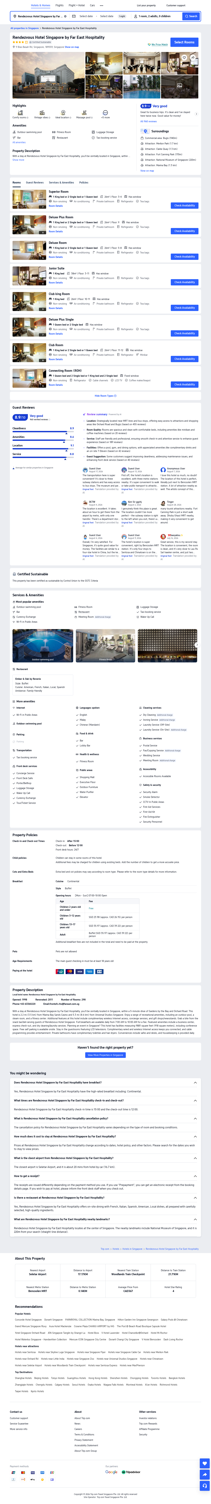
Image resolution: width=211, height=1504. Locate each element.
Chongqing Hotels (139, 1378)
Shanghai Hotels (23, 1378)
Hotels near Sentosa (25, 1352)
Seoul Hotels (78, 1384)
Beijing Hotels (41, 1378)
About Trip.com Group (86, 1451)
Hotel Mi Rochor (159, 1333)
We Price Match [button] (160, 44)
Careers (78, 1429)
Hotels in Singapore (132, 1249)
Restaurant (84, 612)
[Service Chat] (205, 1486)
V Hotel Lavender (110, 1333)
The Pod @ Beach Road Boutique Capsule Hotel (141, 1326)
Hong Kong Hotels (98, 1378)
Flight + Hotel (77, 5)
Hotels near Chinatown (151, 1358)
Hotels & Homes (40, 5)
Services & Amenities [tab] (61, 182)
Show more (18, 160)
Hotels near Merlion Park (155, 1352)
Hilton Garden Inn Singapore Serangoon (138, 1319)
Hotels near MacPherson (132, 1365)
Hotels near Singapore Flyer (91, 1352)
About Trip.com (82, 1418)
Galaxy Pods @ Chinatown (174, 1319)
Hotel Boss (93, 1333)
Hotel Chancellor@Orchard (135, 1333)
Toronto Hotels (158, 1378)
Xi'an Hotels (151, 1384)
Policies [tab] (83, 182)
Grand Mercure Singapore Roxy (30, 1326)
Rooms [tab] (17, 182)
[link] (146, 5)
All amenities (19, 142)
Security (143, 1434)
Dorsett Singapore (53, 1319)
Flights (59, 5)
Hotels (116, 1249)
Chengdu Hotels (44, 1384)
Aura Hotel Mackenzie (60, 1326)
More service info (18, 1429)
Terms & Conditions (84, 1434)
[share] (205, 1475)
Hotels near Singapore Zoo (80, 1358)
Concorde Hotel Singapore (28, 1319)
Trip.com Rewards (148, 1423)
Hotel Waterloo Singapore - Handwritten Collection (41, 1339)
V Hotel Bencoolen (151, 1339)
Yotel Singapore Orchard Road (30, 1333)
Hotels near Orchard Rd (26, 1358)
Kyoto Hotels (37, 1391)
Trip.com (105, 1249)
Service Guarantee (19, 1423)
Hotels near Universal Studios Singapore (117, 1358)
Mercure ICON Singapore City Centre (87, 1339)
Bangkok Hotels (177, 1378)
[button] (102, 5)
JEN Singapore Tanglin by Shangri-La (66, 1333)
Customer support (19, 1418)
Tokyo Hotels (57, 1378)
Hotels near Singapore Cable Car (124, 1352)
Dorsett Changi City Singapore (124, 1339)
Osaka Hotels (94, 1384)
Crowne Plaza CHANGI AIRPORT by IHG (94, 1326)
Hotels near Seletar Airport (28, 1365)
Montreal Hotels (134, 1384)
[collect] (205, 1463)
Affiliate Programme (149, 1429)
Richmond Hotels (168, 1384)
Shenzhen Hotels (118, 1378)
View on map (147, 170)
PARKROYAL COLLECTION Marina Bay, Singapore (90, 1319)
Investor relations (148, 1418)
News (77, 1423)
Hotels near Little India (52, 1358)
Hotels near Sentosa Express (102, 1365)
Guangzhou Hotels (76, 1378)
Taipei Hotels (21, 1391)
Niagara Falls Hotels (113, 1384)
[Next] (197, 645)
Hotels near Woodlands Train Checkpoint (65, 1365)
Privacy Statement (84, 1440)
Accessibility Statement (86, 1445)
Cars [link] (92, 5)
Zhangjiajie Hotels (24, 1384)
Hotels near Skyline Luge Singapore (56, 1352)
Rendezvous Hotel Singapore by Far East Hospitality (59, 37)
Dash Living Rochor (173, 1339)
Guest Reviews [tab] (35, 182)
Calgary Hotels (62, 1384)
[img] (49, 75)
